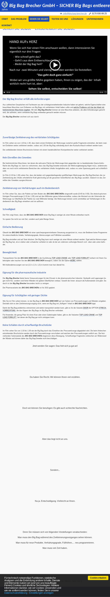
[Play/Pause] (4, 92)
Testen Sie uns (60, 18)
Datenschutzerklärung (15, 592)
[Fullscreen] (105, 92)
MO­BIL (73, 261)
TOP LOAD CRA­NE (59, 258)
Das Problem (18, 18)
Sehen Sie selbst (39, 18)
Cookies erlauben (98, 578)
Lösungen (77, 18)
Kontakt (7, 25)
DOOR (85, 308)
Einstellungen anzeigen (41, 592)
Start (5, 18)
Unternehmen (95, 18)
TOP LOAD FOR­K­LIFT (80, 258)
